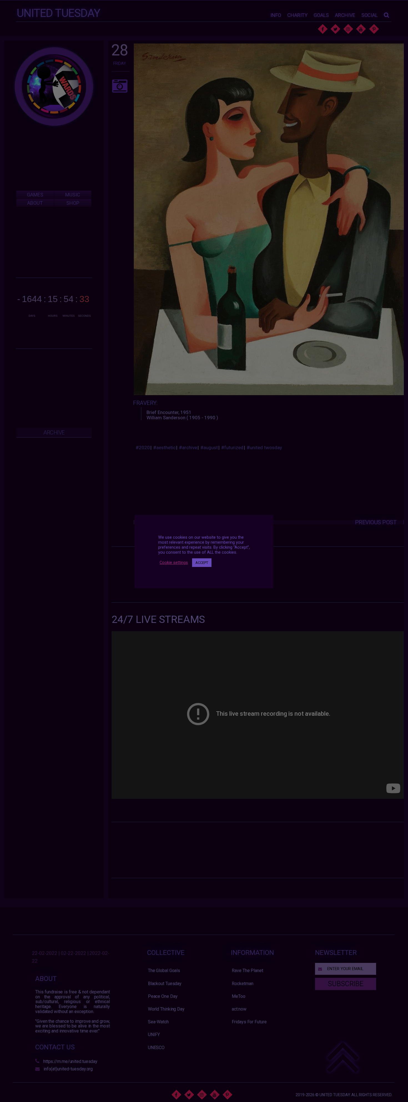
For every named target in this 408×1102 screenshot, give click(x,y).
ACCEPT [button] (201, 563)
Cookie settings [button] (174, 562)
